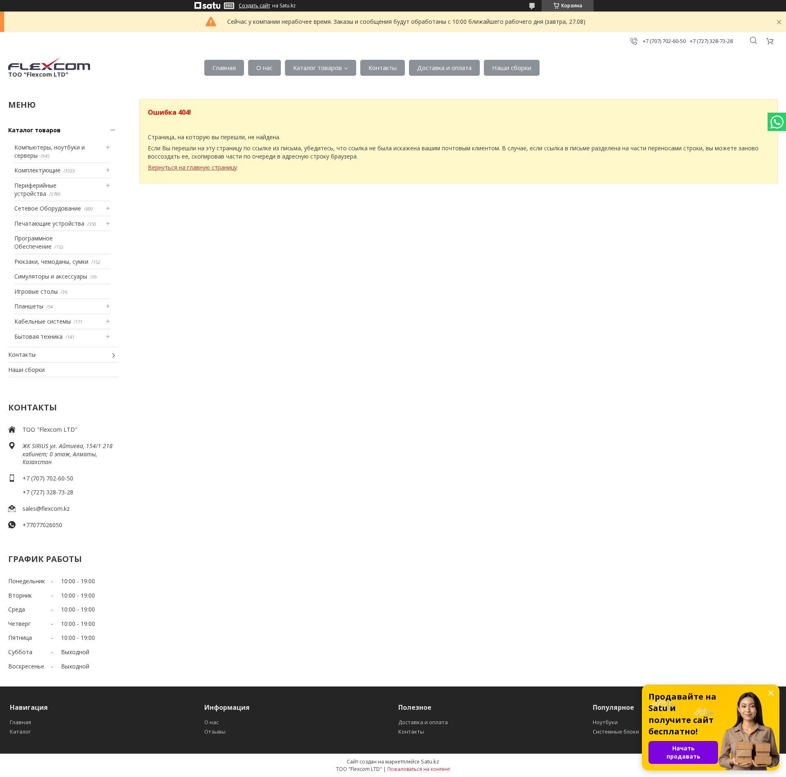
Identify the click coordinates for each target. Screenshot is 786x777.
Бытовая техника (38, 336)
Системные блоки (616, 731)
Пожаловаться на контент (418, 769)
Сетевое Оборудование (47, 208)
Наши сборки (511, 67)
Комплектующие (37, 170)
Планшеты (28, 306)
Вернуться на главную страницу (192, 167)
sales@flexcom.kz (46, 508)
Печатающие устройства (49, 223)
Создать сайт (254, 6)
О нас (264, 67)
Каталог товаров (317, 67)
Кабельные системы (42, 321)
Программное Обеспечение (33, 242)
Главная (224, 67)
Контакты (382, 67)
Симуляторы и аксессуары (50, 276)
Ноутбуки (605, 722)
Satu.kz (430, 761)
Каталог (20, 731)
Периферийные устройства (35, 189)
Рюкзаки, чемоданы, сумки (51, 261)
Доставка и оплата (444, 67)
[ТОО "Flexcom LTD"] (49, 63)
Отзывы (215, 731)
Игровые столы (36, 291)
